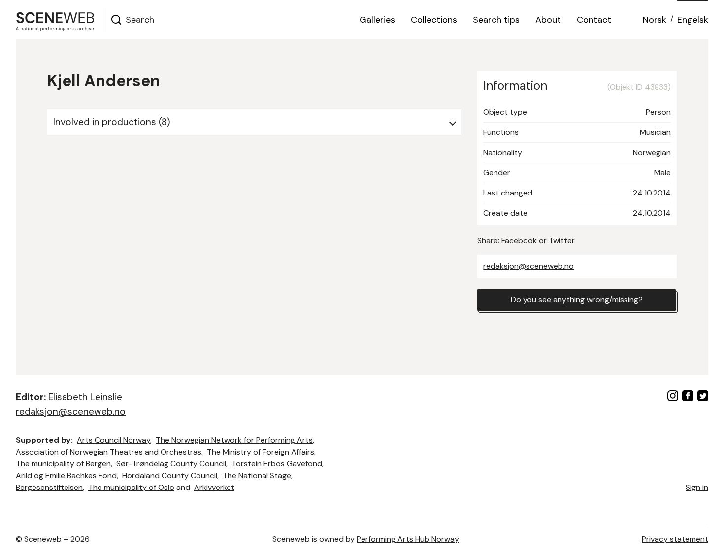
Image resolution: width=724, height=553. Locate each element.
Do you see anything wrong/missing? (577, 299)
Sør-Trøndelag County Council (171, 463)
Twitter (562, 240)
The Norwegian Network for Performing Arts (234, 440)
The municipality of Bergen (63, 463)
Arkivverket (214, 487)
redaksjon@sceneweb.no (528, 266)
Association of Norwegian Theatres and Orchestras (108, 452)
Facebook (519, 240)
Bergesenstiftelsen (49, 487)
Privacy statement (675, 539)
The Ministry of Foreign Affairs (260, 452)
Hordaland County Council (169, 475)
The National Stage (257, 475)
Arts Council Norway (113, 440)
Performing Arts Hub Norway (408, 539)
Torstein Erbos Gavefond (276, 463)
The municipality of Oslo (131, 487)
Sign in (697, 487)
